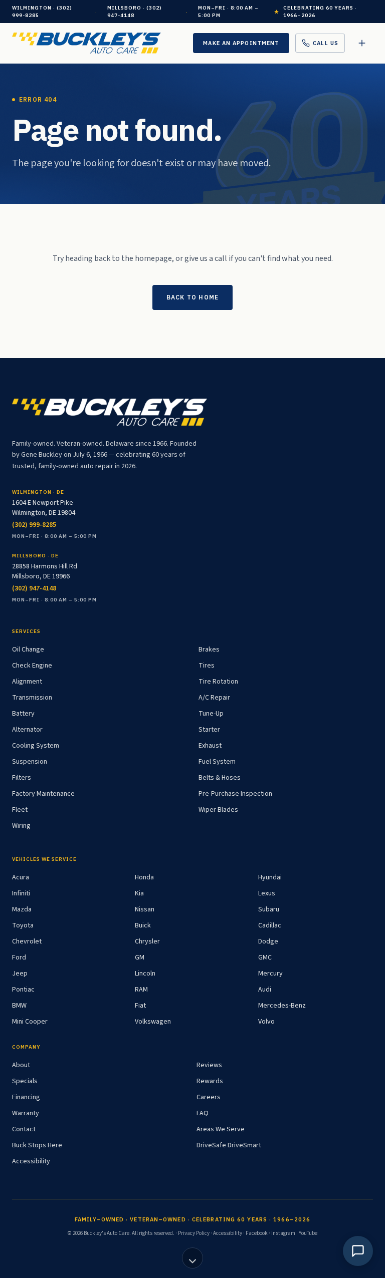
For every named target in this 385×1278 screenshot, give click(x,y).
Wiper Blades (218, 810)
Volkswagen (153, 1022)
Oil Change (28, 650)
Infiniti (21, 893)
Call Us (325, 43)
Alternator (27, 730)
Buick (143, 925)
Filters (21, 778)
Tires (207, 666)
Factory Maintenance (43, 794)
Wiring (21, 826)
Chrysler (147, 941)
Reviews (209, 1065)
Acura (20, 877)
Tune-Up (211, 714)
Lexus (266, 893)
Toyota (23, 925)
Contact (24, 1129)
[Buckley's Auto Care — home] (86, 43)
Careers (209, 1097)
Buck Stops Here (37, 1145)
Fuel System (217, 762)
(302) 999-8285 (34, 525)
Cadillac (269, 925)
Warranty (25, 1113)
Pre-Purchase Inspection (235, 794)
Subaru (268, 909)
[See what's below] (192, 1258)
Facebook (257, 1233)
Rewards (210, 1081)
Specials (25, 1081)
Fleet (20, 810)
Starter (209, 730)
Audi (264, 990)
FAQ (203, 1113)
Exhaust (210, 746)
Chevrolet (27, 941)
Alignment (27, 682)
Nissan (144, 909)
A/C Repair (214, 698)
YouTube (308, 1233)
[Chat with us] (358, 1251)
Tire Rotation (218, 682)
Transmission (32, 698)
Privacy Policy (194, 1233)
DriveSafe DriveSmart (229, 1145)
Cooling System (35, 746)
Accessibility (31, 1161)
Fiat (140, 1006)
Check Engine (32, 666)
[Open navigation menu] (362, 43)
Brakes (209, 650)
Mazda (22, 909)
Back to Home (192, 297)
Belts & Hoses (220, 778)
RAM (141, 990)
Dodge (268, 941)
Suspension (29, 762)
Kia (139, 893)
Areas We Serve (221, 1129)
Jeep (20, 974)
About (21, 1065)
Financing (26, 1097)
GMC (265, 957)
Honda (144, 877)
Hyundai (270, 877)
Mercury (270, 974)
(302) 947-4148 (34, 588)
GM (139, 957)
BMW (19, 1006)
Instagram (283, 1233)
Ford (19, 957)
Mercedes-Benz (282, 1006)
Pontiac (23, 990)
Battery (23, 714)
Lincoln (145, 974)
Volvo (266, 1022)
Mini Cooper (30, 1022)
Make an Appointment (241, 43)
